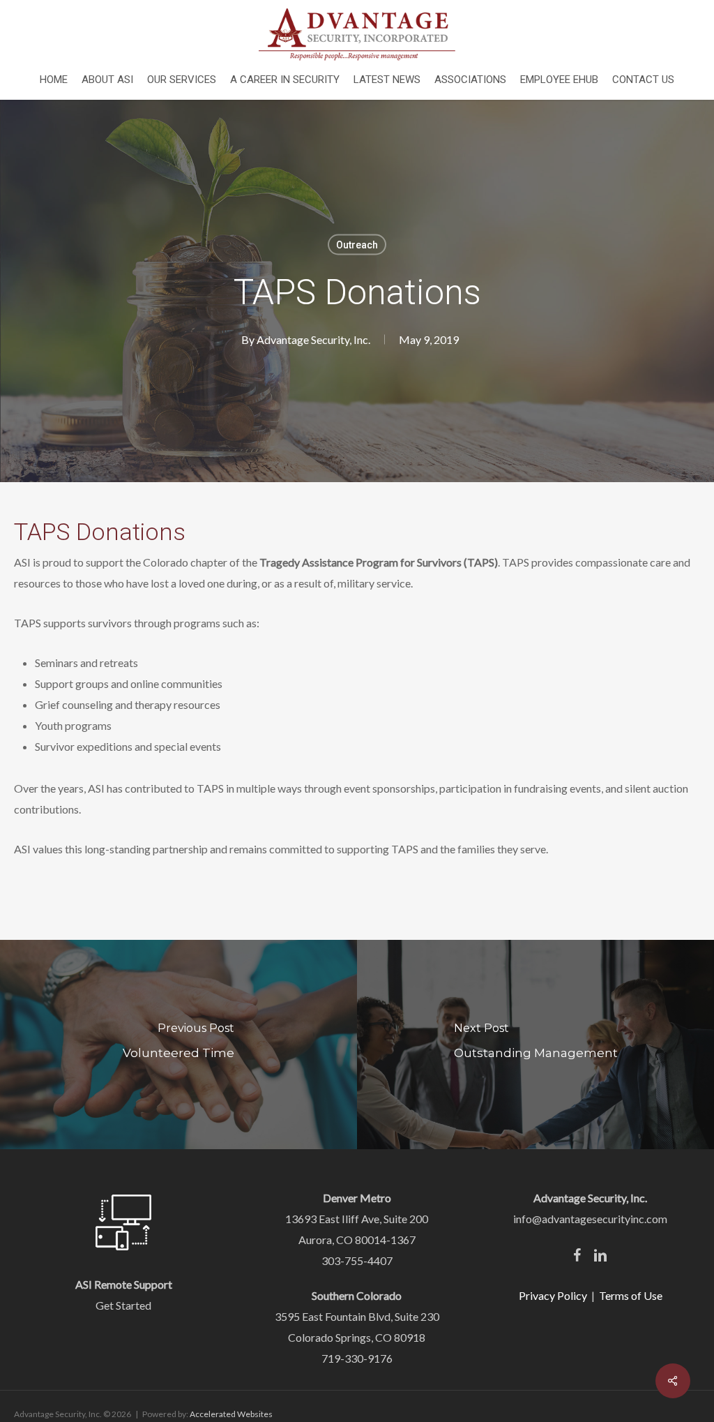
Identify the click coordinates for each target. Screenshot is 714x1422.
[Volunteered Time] (178, 1044)
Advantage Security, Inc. (313, 339)
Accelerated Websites (231, 1414)
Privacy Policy (553, 1295)
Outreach (357, 244)
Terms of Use (630, 1295)
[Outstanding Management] (535, 1044)
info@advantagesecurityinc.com (590, 1218)
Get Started (123, 1305)
